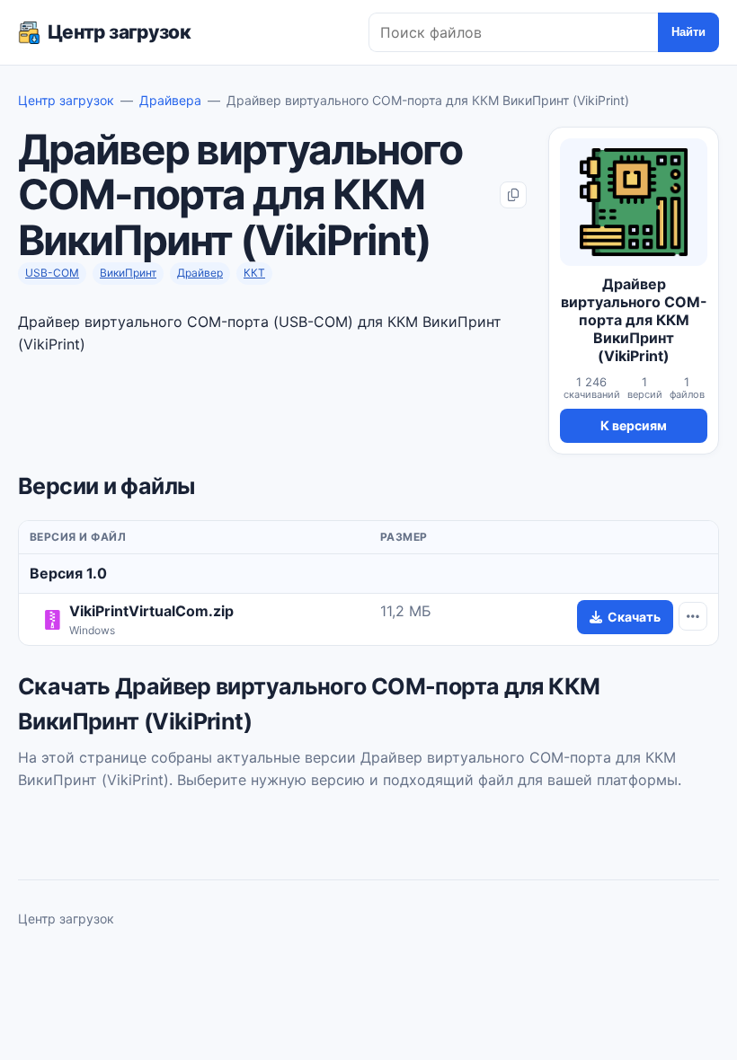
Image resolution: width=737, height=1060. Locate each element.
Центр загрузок (119, 32)
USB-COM (52, 272)
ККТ (254, 272)
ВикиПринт (128, 272)
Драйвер (200, 272)
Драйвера (170, 100)
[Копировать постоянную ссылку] (513, 194)
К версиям (633, 425)
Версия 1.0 (68, 573)
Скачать (634, 616)
